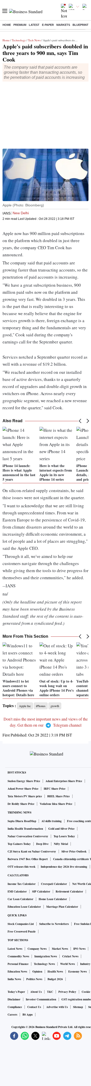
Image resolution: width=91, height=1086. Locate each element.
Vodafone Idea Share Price (56, 804)
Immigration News (45, 956)
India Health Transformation (25, 828)
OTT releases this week (21, 866)
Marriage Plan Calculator (62, 906)
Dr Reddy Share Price (21, 804)
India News (14, 979)
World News (67, 964)
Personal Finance (18, 964)
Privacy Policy (67, 992)
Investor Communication (41, 999)
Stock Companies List (21, 924)
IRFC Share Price (54, 788)
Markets (63, 24)
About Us (36, 992)
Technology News (44, 964)
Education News (17, 971)
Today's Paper (16, 992)
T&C (50, 992)
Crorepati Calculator (54, 884)
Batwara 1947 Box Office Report (28, 859)
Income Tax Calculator (22, 884)
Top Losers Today (64, 836)
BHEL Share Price (58, 796)
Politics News (34, 979)
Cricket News (70, 956)
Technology (19, 40)
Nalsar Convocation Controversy (28, 836)
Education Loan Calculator (24, 906)
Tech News (34, 40)
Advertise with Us (57, 1007)
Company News (37, 949)
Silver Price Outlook (73, 851)
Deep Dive (42, 844)
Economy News (77, 971)
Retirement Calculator (69, 891)
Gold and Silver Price (61, 828)
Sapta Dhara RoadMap (22, 821)
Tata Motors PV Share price (25, 796)
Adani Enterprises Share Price (64, 781)
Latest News (15, 949)
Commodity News (18, 956)
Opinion (37, 971)
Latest (34, 24)
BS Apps (27, 1014)
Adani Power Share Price (23, 788)
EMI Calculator (17, 891)
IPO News (79, 949)
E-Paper (48, 24)
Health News (55, 971)
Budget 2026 (55, 979)
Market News (60, 949)
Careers (12, 1014)
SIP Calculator (41, 891)
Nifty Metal (61, 844)
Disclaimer (14, 999)
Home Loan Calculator (53, 899)
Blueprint (80, 24)
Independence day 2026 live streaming (64, 866)
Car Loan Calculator (20, 899)
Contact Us (34, 1007)
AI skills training (51, 821)
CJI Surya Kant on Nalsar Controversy (32, 851)
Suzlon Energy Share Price (24, 781)
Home (7, 24)
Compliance (15, 1007)
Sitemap (78, 1007)
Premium (19, 24)
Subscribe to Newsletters (54, 924)
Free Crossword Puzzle (22, 931)
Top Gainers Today (19, 844)
